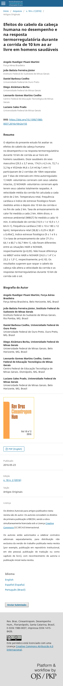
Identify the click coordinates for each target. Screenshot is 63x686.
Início (6, 11)
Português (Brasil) (15, 589)
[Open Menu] (3, 3)
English (9, 579)
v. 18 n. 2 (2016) (33, 11)
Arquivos (17, 11)
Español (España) (15, 584)
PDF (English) (15, 448)
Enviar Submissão (16, 604)
